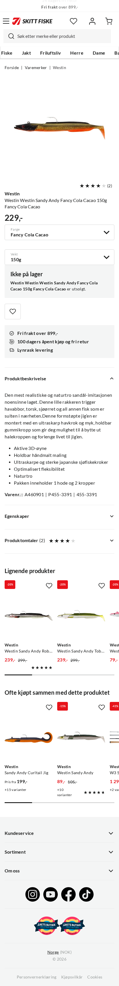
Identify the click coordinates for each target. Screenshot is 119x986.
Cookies (94, 977)
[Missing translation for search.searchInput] (8, 36)
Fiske (7, 52)
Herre (76, 52)
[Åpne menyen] (6, 21)
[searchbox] (62, 36)
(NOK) (59, 952)
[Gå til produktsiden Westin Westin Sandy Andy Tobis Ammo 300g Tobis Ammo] (81, 616)
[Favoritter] (73, 21)
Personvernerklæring (37, 977)
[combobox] (57, 36)
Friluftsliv (50, 52)
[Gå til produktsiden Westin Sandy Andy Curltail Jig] (29, 737)
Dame (99, 52)
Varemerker (36, 67)
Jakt (26, 52)
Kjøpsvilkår (72, 977)
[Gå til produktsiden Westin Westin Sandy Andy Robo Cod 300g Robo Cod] (29, 616)
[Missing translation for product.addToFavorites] (13, 311)
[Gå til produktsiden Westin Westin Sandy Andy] (81, 737)
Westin (59, 67)
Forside (12, 67)
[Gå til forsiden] (32, 21)
